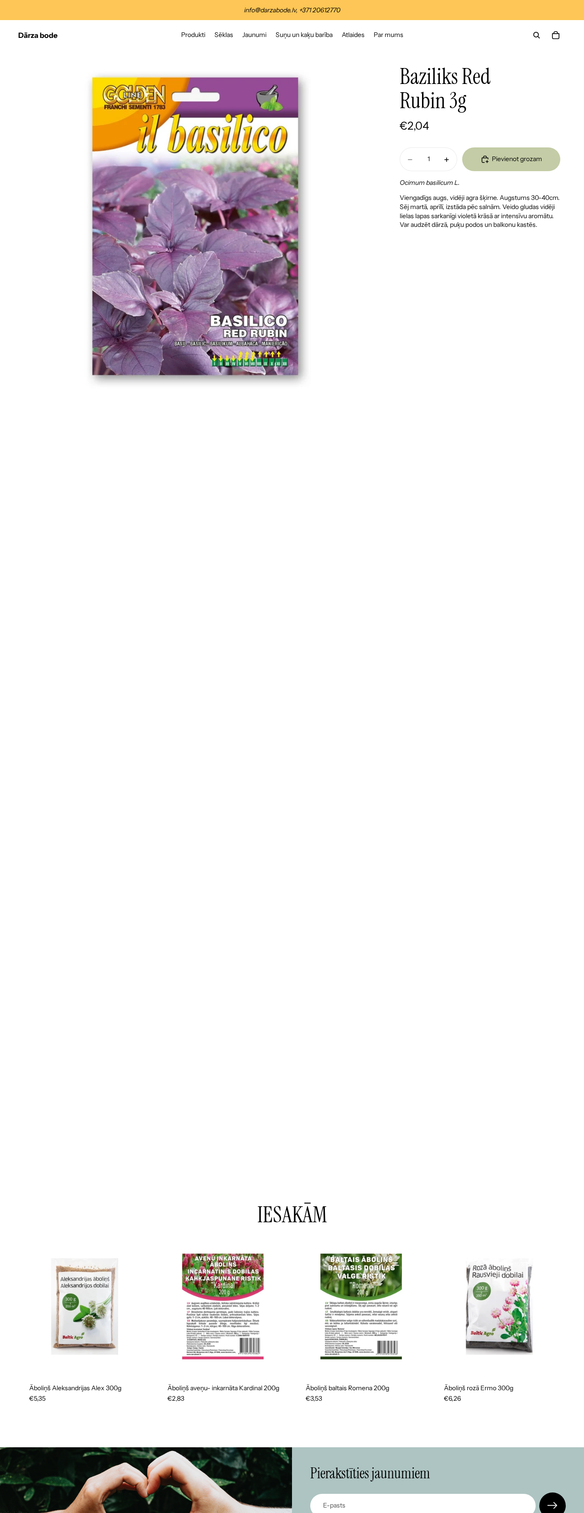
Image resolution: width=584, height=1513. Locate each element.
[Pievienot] (137, 1359)
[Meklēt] (537, 35)
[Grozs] (556, 35)
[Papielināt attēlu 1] (195, 227)
